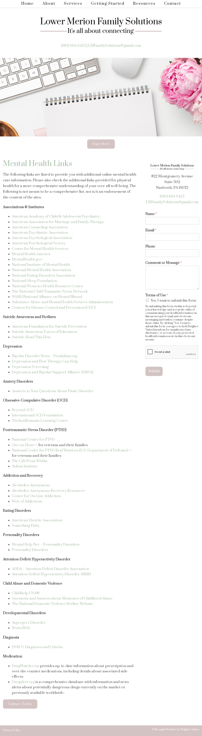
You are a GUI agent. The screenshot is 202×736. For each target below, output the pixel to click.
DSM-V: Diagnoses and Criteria (37, 647)
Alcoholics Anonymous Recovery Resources (48, 491)
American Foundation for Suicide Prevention (49, 326)
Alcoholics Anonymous (31, 485)
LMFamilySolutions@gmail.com (114, 45)
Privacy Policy (11, 730)
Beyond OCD (23, 410)
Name (151, 214)
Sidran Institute (25, 466)
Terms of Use (156, 295)
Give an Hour (23, 445)
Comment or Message (163, 263)
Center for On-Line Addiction (36, 496)
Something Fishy (26, 525)
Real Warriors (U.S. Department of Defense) (91, 450)
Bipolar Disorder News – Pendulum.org (44, 356)
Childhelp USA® (25, 593)
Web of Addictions (27, 501)
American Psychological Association (42, 238)
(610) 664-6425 (73, 45)
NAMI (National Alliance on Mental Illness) (47, 297)
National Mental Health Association (41, 270)
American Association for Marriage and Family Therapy (58, 222)
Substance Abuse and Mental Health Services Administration (62, 302)
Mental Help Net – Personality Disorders (45, 544)
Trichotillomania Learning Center (40, 420)
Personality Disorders (30, 550)
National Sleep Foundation (34, 281)
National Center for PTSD (33, 439)
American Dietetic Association (37, 520)
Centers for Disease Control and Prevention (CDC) (53, 307)
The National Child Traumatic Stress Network (50, 291)
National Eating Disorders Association (43, 275)
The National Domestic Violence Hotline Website (52, 604)
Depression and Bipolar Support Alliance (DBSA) (52, 372)
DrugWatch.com (25, 666)
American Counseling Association (40, 227)
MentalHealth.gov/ (27, 259)
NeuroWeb (21, 628)
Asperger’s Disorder (28, 622)
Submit (154, 371)
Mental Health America (31, 254)
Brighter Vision (189, 729)
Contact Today (20, 704)
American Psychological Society (38, 243)
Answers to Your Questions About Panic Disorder (53, 391)
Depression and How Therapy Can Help (45, 361)
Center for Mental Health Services (40, 249)
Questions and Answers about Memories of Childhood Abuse (62, 598)
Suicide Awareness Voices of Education (44, 332)
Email (150, 230)
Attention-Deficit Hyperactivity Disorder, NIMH (51, 574)
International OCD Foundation (37, 415)
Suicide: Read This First (31, 337)
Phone (150, 247)
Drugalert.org (23, 682)
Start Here (101, 144)
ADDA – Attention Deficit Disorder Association (50, 569)
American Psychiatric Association (40, 232)
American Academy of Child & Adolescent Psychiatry (56, 216)
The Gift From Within (29, 461)
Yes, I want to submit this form (173, 300)
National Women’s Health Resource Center (47, 286)
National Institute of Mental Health (41, 264)
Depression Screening (30, 367)
